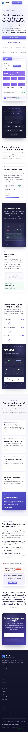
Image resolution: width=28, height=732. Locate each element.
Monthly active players (9, 327)
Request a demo (13, 37)
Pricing (3, 679)
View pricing (14, 639)
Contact (4, 711)
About (3, 708)
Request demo (17, 2)
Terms (8, 727)
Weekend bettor (7, 65)
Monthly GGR (7, 319)
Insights (3, 694)
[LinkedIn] (6, 668)
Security (4, 682)
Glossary (4, 691)
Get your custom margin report (13, 379)
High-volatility (17, 65)
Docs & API (4, 696)
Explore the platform (14, 42)
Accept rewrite (12, 582)
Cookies (13, 727)
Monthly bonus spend (9, 335)
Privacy (3, 727)
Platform (4, 677)
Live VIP (5, 68)
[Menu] (24, 2)
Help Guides (4, 699)
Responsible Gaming (6, 713)
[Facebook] (3, 668)
